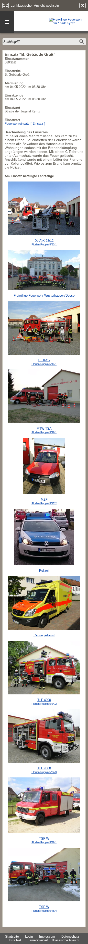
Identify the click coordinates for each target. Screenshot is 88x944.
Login (29, 936)
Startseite (12, 936)
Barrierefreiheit (37, 940)
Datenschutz (70, 936)
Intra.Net (15, 940)
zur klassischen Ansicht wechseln (35, 5)
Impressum (47, 936)
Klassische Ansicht (65, 940)
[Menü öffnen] (7, 22)
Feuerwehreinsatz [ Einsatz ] (25, 123)
